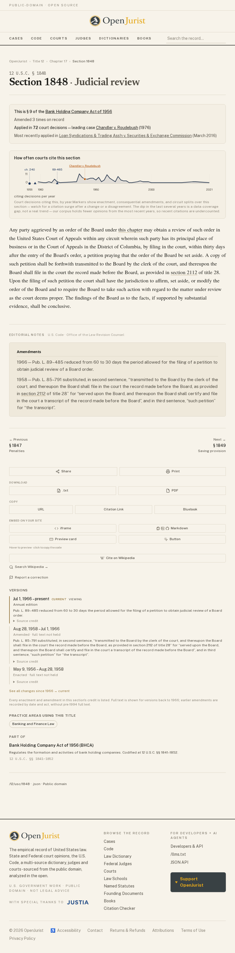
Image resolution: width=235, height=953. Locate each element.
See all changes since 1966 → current (39, 691)
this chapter (130, 229)
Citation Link (114, 509)
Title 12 (38, 61)
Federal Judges (118, 863)
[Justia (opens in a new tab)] (78, 902)
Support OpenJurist (189, 882)
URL (41, 509)
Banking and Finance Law (33, 724)
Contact (95, 930)
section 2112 (184, 272)
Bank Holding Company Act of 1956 (78, 111)
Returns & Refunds (127, 930)
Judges (83, 38)
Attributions (163, 930)
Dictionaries (114, 38)
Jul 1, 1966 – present (31, 599)
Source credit (27, 621)
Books (144, 38)
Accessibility (65, 930)
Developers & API (187, 846)
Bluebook (190, 509)
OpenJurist (18, 61)
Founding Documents (123, 893)
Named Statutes (119, 886)
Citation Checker (119, 908)
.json (36, 784)
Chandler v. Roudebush (117, 127)
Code (36, 38)
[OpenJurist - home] (117, 21)
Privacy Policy (22, 938)
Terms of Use (193, 930)
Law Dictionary (117, 856)
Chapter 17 (58, 61)
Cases (16, 38)
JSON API (179, 862)
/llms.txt (178, 854)
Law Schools (115, 878)
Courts (58, 38)
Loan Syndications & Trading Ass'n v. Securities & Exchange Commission (125, 135)
